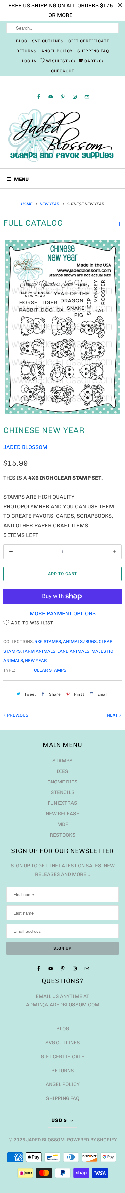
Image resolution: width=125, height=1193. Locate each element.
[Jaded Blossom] (62, 135)
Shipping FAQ (93, 51)
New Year (36, 660)
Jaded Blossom (25, 447)
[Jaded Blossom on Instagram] (74, 96)
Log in (29, 61)
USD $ (59, 1120)
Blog (21, 41)
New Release (62, 814)
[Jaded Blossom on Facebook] (38, 96)
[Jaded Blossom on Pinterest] (62, 96)
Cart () (93, 61)
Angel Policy (57, 51)
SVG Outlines (48, 41)
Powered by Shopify (92, 1140)
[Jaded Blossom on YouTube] (50, 96)
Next (113, 715)
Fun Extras (62, 803)
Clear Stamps (50, 670)
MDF (62, 824)
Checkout (62, 71)
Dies (62, 771)
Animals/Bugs (80, 641)
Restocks (63, 835)
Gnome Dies (62, 782)
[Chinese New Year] (62, 327)
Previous (17, 715)
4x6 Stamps (48, 641)
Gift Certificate (88, 41)
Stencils (63, 792)
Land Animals (73, 651)
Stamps (62, 761)
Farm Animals (39, 651)
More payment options (63, 613)
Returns (26, 51)
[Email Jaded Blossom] (86, 96)
